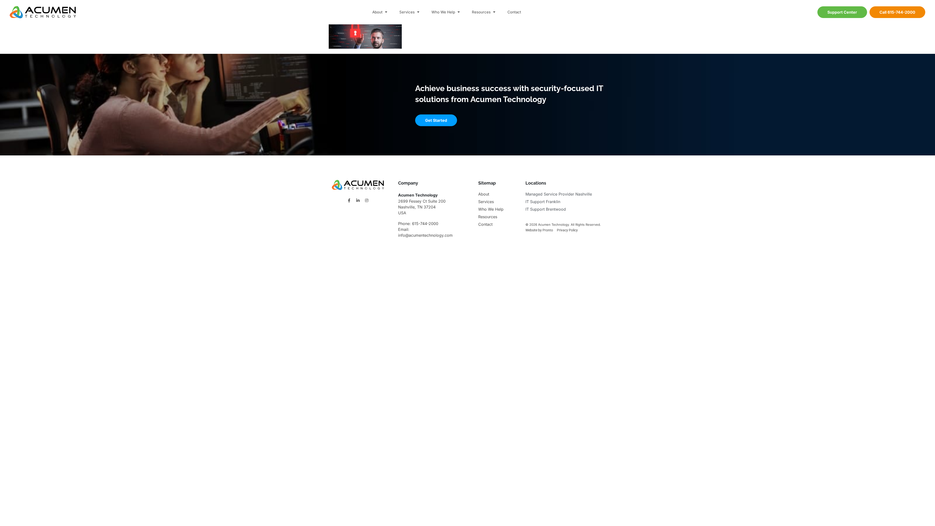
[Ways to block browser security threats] (365, 47)
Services (407, 12)
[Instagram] (367, 200)
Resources (481, 12)
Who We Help (443, 12)
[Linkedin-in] (358, 200)
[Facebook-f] (349, 200)
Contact (514, 12)
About (377, 12)
